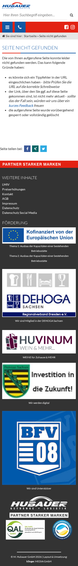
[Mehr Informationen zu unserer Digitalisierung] (39, 398)
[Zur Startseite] (39, 5)
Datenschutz (10, 208)
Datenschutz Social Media (19, 213)
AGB (5, 198)
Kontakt (7, 194)
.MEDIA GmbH (39, 561)
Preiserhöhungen (13, 189)
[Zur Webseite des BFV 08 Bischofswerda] (39, 483)
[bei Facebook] (66, 27)
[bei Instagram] (73, 27)
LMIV (6, 184)
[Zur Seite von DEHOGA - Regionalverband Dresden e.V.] (39, 316)
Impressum (9, 203)
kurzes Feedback (21, 105)
